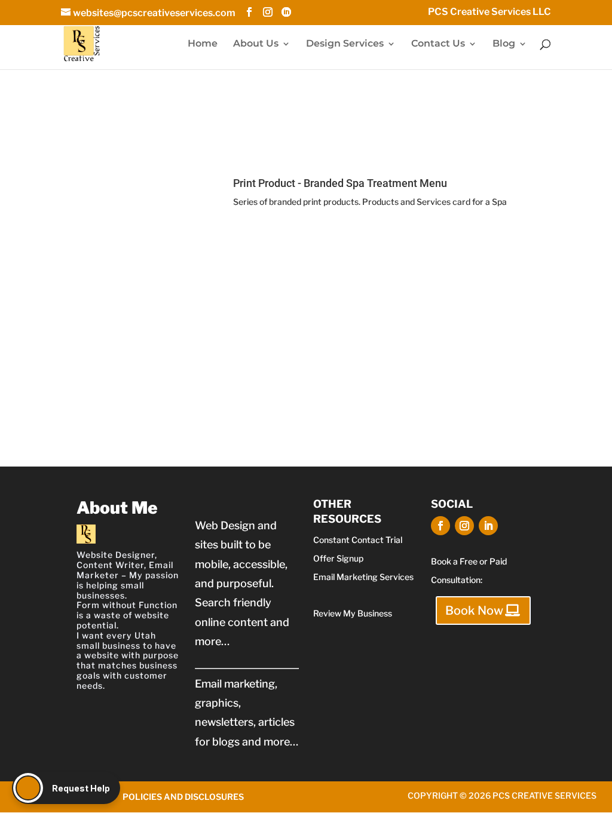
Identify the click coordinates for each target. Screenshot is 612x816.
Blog (503, 44)
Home (203, 44)
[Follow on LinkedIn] (488, 525)
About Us (256, 44)
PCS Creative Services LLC (489, 12)
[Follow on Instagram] (464, 525)
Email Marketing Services (363, 577)
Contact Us (438, 44)
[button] (66, 788)
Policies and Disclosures (183, 797)
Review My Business (352, 613)
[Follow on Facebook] (440, 525)
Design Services (345, 44)
